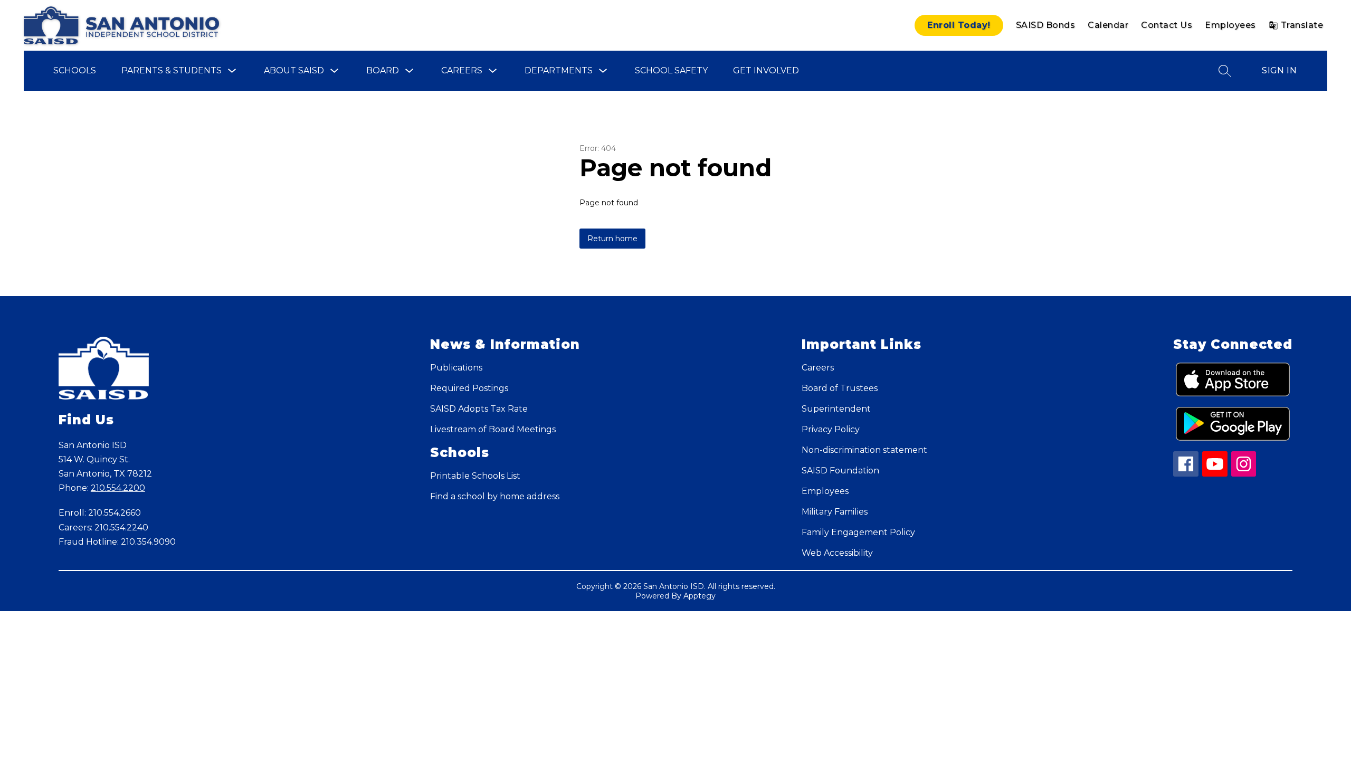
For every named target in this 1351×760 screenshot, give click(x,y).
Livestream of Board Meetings (493, 429)
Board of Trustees (840, 388)
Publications (456, 368)
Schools (74, 70)
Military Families (835, 512)
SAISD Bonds (1046, 25)
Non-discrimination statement (864, 450)
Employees (1230, 25)
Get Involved (766, 70)
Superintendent (836, 409)
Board (382, 70)
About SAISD (294, 70)
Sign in (1279, 70)
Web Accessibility (837, 553)
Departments (559, 70)
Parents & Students (171, 70)
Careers (461, 70)
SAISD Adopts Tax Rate (479, 409)
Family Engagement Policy (858, 532)
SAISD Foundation (840, 471)
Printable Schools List (475, 476)
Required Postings (469, 388)
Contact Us (1166, 25)
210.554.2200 (118, 488)
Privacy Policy (831, 429)
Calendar (1108, 25)
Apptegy (699, 596)
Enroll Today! (959, 25)
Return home (612, 238)
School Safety (671, 70)
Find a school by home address (494, 496)
